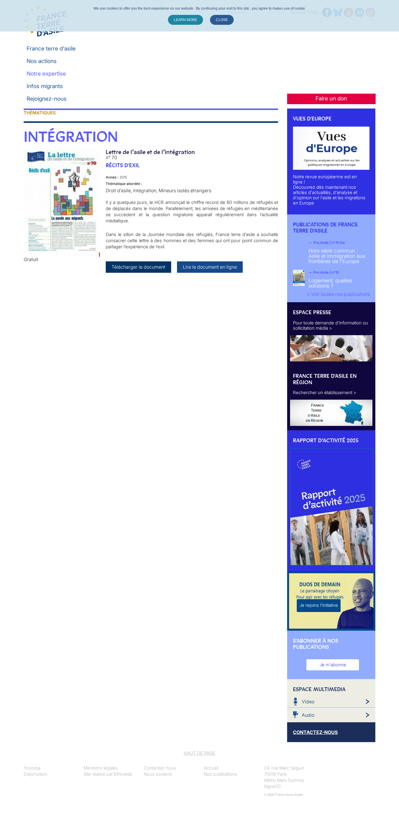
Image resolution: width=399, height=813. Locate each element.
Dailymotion (35, 774)
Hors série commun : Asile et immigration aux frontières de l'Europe (336, 256)
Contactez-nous (160, 768)
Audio (308, 715)
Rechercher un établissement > (324, 392)
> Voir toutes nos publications (338, 294)
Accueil (211, 768)
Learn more (185, 20)
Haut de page (199, 753)
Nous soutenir (158, 774)
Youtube (32, 768)
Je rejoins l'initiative (318, 605)
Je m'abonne (333, 664)
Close (222, 20)
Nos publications (220, 774)
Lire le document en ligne (210, 267)
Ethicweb (123, 774)
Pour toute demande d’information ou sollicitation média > (330, 325)
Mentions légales (101, 768)
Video (308, 701)
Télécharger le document (138, 267)
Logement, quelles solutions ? (330, 283)
